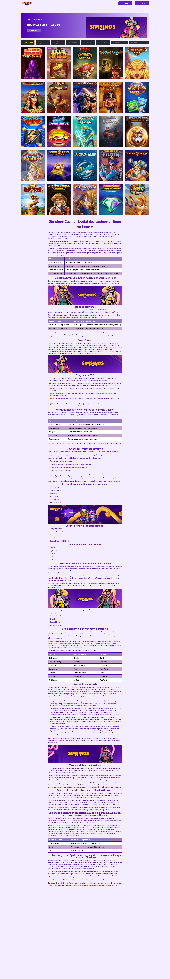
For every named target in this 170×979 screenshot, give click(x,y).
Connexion (125, 3)
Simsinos (83, 241)
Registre (33, 63)
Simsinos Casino (94, 283)
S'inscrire (142, 3)
